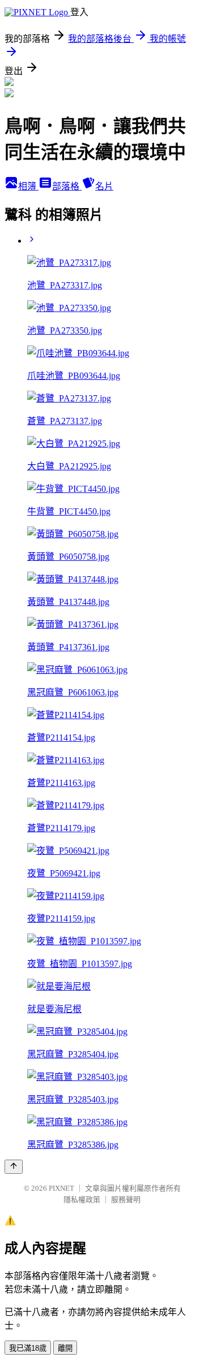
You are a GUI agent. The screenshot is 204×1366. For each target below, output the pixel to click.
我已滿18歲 (27, 1348)
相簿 (28, 186)
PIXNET (61, 1188)
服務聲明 (126, 1199)
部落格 (67, 186)
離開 (65, 1348)
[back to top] (14, 1167)
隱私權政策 (81, 1199)
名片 (104, 186)
